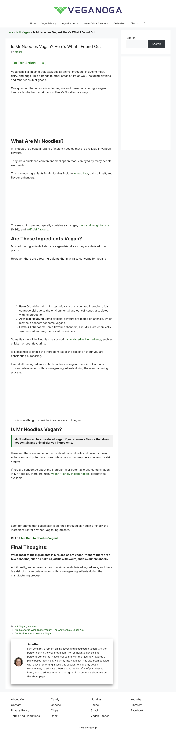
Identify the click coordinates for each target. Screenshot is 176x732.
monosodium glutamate (94, 225)
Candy (55, 699)
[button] (144, 23)
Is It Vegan (23, 32)
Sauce (95, 705)
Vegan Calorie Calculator (96, 23)
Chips (54, 710)
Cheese (56, 705)
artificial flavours (37, 229)
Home (33, 23)
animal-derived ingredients (83, 339)
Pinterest (136, 705)
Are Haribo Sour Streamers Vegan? (34, 633)
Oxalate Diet (119, 23)
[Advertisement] (62, 118)
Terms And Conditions (25, 716)
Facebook (137, 710)
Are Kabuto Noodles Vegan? (39, 538)
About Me (17, 699)
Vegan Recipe (68, 23)
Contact (16, 705)
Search (131, 37)
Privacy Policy (20, 710)
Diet (133, 23)
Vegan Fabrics (100, 716)
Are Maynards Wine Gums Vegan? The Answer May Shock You (49, 630)
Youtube (136, 699)
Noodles (32, 626)
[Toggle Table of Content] (42, 63)
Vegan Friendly (49, 23)
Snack (95, 710)
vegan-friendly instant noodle (70, 473)
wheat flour (81, 173)
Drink (54, 716)
